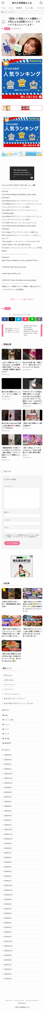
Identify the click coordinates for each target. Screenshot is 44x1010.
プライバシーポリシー (12, 694)
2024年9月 (8, 843)
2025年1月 (8, 825)
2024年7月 (8, 853)
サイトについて (9, 685)
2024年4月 (8, 867)
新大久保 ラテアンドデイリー (14, 699)
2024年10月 (8, 839)
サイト (6, 527)
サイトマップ (9, 689)
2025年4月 (8, 811)
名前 (6, 512)
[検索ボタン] (41, 3)
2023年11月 (8, 890)
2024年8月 (8, 848)
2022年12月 (8, 941)
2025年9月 (8, 787)
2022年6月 (8, 969)
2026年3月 (8, 760)
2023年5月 (8, 918)
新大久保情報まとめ (22, 3)
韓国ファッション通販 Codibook (22, 299)
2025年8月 (8, 792)
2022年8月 (8, 960)
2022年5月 (8, 974)
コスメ (7, 28)
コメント (8, 486)
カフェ (7, 724)
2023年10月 (8, 895)
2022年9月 (8, 955)
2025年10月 (8, 783)
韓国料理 (8, 743)
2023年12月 (8, 885)
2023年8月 (8, 904)
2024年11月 (8, 834)
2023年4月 (8, 923)
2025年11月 (8, 778)
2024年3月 (8, 871)
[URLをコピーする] (39, 319)
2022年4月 (8, 979)
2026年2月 (8, 764)
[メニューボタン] (3, 3)
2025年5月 (8, 806)
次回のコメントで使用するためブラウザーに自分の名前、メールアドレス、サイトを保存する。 (23, 536)
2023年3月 (8, 927)
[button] (5, 319)
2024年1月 (8, 881)
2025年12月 (8, 774)
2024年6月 (8, 857)
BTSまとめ (8, 675)
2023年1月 (8, 937)
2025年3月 (8, 816)
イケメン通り (9, 720)
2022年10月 (8, 951)
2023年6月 (8, 913)
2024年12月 (8, 829)
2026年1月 (8, 769)
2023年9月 (8, 899)
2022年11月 (8, 946)
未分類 (7, 738)
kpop (6, 715)
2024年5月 (8, 862)
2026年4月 (8, 755)
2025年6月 (8, 802)
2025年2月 (8, 820)
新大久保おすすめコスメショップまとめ (18, 703)
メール (7, 520)
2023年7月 (8, 909)
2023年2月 (8, 932)
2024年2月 (8, 876)
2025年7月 (8, 797)
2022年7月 (8, 965)
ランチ (7, 734)
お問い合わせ (9, 680)
